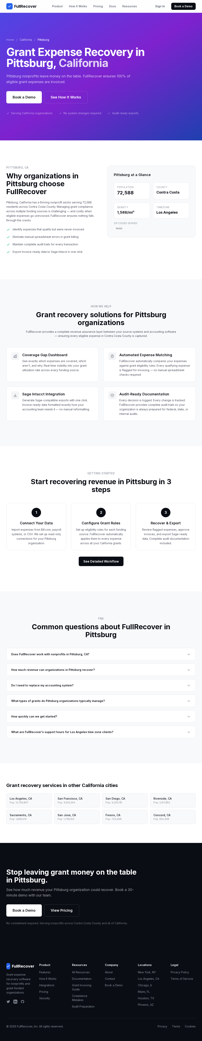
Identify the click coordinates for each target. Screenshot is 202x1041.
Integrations (46, 985)
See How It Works (66, 97)
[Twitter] (8, 1002)
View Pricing (62, 910)
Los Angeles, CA (148, 978)
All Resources (81, 972)
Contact (110, 978)
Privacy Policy (180, 972)
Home (10, 39)
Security (44, 998)
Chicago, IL (145, 985)
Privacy (162, 1026)
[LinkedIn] (15, 1002)
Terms (176, 1026)
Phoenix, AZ (146, 1004)
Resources (129, 6)
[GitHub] (22, 1002)
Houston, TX (146, 998)
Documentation (82, 978)
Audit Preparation (83, 1006)
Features (44, 972)
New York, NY (147, 972)
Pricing (98, 6)
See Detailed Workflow (101, 561)
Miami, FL (144, 991)
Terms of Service (182, 978)
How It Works (78, 6)
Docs (112, 6)
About (109, 972)
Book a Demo (183, 6)
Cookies (190, 1026)
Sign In (160, 6)
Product (57, 6)
